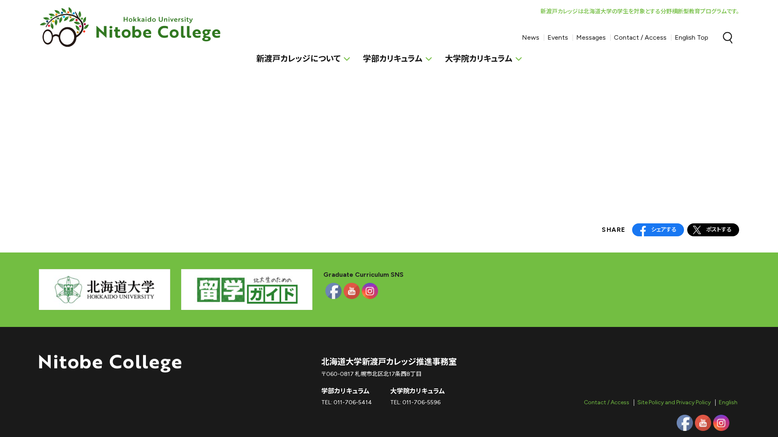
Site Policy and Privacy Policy (674, 402)
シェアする (664, 229)
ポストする (719, 229)
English (728, 402)
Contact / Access (640, 37)
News (530, 37)
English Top (691, 37)
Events (557, 37)
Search (727, 37)
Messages (591, 37)
